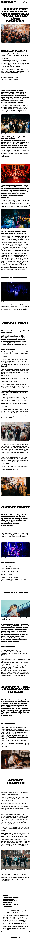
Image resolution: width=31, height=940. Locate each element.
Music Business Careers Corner (18, 734)
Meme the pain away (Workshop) (18, 735)
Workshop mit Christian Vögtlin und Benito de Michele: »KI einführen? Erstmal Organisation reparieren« (14, 392)
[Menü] (15, 2)
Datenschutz (11, 897)
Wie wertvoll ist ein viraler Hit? (18, 740)
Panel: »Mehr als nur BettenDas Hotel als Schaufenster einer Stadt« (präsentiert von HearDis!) (14, 405)
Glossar (8, 899)
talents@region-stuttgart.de (12, 838)
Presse (7, 906)
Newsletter (10, 904)
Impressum (10, 901)
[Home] (7, 2)
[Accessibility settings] (29, 2)
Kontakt (8, 902)
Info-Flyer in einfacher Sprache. (10, 79)
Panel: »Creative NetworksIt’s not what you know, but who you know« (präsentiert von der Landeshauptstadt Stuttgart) (14, 380)
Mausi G (27, 744)
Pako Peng (7, 746)
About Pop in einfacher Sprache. (10, 77)
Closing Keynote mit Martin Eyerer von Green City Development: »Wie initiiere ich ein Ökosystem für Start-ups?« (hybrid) (15, 411)
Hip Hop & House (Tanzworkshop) (18, 732)
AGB (5, 896)
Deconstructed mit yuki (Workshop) (19, 730)
